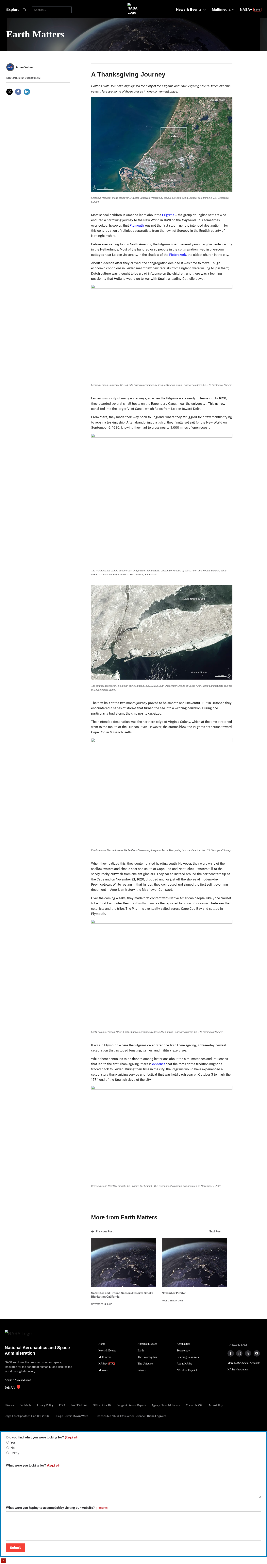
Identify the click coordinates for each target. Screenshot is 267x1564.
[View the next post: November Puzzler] (194, 1262)
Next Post (215, 1231)
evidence (158, 1064)
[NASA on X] (248, 1353)
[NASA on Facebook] (230, 1353)
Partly (14, 1453)
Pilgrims (168, 215)
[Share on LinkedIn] (27, 92)
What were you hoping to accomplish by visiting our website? (57, 1508)
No (12, 1448)
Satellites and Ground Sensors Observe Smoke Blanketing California (122, 1295)
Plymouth (137, 225)
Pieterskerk (177, 255)
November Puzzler (174, 1293)
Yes (13, 1442)
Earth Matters (35, 34)
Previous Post (105, 1231)
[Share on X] (9, 92)
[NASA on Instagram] (239, 1353)
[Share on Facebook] (18, 92)
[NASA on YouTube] (257, 1353)
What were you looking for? (32, 1465)
